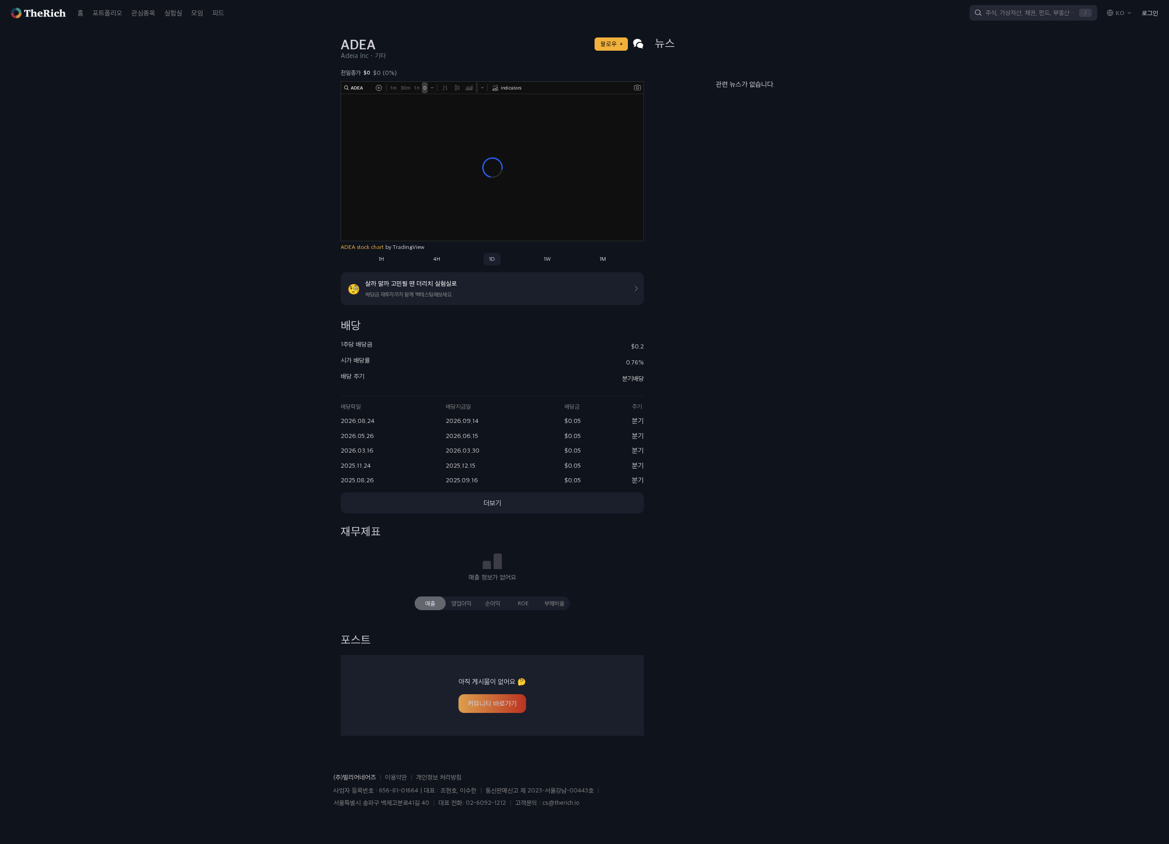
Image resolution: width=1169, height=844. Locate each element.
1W (547, 259)
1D (492, 259)
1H (381, 259)
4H (436, 259)
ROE (523, 603)
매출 (430, 603)
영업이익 (461, 603)
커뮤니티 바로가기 (492, 703)
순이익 (492, 603)
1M (603, 259)
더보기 (492, 503)
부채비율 (554, 603)
